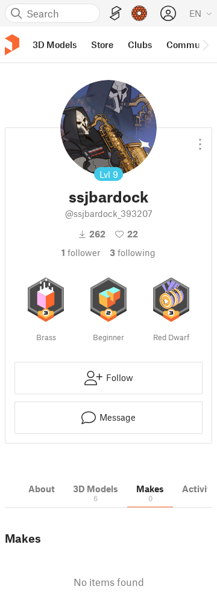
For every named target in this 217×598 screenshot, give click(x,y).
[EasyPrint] (116, 13)
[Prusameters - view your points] (139, 13)
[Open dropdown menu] (200, 139)
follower (80, 252)
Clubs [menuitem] (140, 44)
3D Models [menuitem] (55, 44)
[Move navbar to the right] (205, 44)
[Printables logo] (12, 44)
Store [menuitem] (102, 44)
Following (133, 252)
